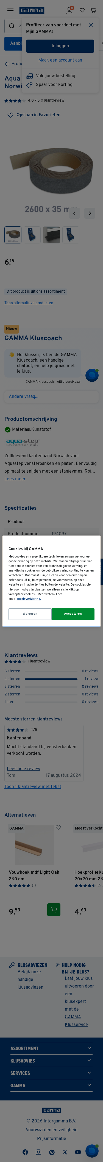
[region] (51, 580)
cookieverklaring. (28, 599)
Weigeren (30, 613)
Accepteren (73, 613)
